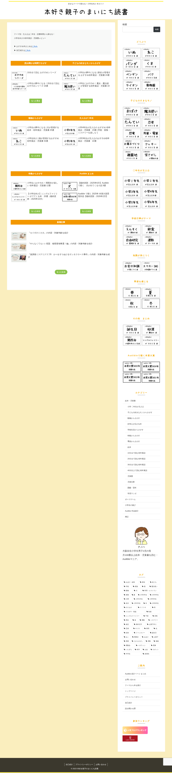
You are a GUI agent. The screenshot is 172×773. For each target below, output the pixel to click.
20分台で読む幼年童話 (136, 459)
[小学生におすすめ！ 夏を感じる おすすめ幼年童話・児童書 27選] (151, 293)
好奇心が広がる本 (135, 424)
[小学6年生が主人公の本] (151, 203)
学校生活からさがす (135, 430)
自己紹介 (128, 703)
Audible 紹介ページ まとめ (135, 674)
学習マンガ (132, 493)
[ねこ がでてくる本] (151, 53)
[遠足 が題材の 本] (132, 229)
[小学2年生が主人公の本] (151, 181)
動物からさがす (134, 418)
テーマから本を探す (133, 685)
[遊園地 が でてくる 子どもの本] (132, 155)
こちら (35, 46)
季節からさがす (134, 441)
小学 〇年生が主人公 (136, 407)
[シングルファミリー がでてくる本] (151, 340)
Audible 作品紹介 (132, 511)
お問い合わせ (130, 680)
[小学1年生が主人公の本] (132, 181)
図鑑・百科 (132, 488)
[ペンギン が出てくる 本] (132, 75)
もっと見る (35, 101)
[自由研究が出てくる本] (132, 240)
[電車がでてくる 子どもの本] (151, 133)
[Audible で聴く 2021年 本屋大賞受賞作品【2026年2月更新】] (151, 378)
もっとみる (35, 156)
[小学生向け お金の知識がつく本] (132, 266)
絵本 (129, 447)
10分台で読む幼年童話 (136, 453)
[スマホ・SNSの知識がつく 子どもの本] (151, 266)
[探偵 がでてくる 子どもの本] (132, 123)
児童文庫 (131, 482)
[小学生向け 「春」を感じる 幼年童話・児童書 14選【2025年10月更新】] (132, 293)
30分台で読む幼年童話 (136, 465)
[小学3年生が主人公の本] (132, 192)
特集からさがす (134, 436)
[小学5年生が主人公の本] (132, 203)
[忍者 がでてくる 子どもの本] (151, 123)
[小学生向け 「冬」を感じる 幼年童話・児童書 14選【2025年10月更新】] (151, 303)
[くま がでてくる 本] (151, 64)
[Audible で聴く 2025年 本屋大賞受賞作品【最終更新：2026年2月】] (132, 367)
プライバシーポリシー (134, 697)
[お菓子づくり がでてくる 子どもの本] (132, 144)
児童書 (130, 476)
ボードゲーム (130, 499)
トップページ (130, 691)
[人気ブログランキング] (135, 733)
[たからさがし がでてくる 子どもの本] (151, 155)
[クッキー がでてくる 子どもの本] (151, 144)
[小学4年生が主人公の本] (151, 192)
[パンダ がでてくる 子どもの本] (132, 64)
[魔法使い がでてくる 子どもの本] (151, 112)
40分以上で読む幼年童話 (137, 470)
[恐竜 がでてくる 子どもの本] (132, 133)
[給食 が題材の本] (151, 229)
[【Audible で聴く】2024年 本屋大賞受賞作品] (151, 367)
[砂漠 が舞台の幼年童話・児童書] (151, 330)
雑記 (127, 517)
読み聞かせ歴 (130, 709)
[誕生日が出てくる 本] (132, 330)
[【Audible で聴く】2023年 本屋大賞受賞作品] (132, 378)
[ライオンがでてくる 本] (132, 86)
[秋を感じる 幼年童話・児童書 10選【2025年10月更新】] (132, 303)
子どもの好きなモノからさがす (140, 412)
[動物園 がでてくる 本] (151, 86)
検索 (125, 24)
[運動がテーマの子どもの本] (151, 240)
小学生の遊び (130, 505)
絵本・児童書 (130, 401)
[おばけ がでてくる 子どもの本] (132, 112)
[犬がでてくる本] (132, 53)
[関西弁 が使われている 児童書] (132, 340)
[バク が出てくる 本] (151, 75)
